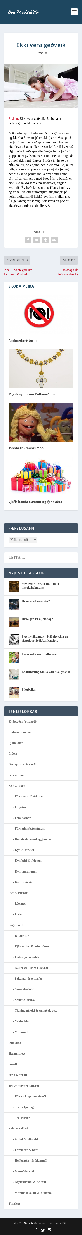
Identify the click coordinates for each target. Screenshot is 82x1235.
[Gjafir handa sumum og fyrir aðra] (41, 476)
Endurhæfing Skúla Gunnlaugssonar (46, 672)
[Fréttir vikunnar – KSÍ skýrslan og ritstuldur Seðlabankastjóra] (14, 639)
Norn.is (28, 1223)
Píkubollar (29, 689)
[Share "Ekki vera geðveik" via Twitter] (36, 240)
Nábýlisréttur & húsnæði (31, 967)
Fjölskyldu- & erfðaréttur (32, 946)
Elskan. (14, 118)
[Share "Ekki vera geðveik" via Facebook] (28, 240)
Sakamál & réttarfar (28, 978)
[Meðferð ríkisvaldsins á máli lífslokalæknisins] (14, 586)
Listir (18, 914)
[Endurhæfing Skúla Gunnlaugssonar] (14, 674)
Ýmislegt (14, 1203)
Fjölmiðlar (16, 743)
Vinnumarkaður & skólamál (33, 1193)
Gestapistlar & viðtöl (22, 764)
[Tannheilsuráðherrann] (41, 422)
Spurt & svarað (25, 1000)
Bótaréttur (22, 935)
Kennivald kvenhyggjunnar (33, 839)
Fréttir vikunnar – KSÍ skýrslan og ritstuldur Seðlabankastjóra (45, 638)
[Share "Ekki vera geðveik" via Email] (54, 240)
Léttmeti (20, 903)
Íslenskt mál (16, 775)
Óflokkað (15, 1043)
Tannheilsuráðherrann (26, 448)
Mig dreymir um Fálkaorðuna (32, 394)
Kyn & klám (17, 785)
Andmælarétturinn (24, 340)
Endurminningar (20, 732)
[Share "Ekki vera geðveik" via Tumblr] (45, 240)
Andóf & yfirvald (26, 1139)
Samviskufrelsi (24, 989)
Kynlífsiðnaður (25, 882)
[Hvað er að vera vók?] (14, 604)
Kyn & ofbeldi (24, 850)
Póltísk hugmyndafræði (30, 1096)
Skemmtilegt (17, 1053)
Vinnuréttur (23, 1032)
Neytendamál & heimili (30, 1182)
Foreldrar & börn (26, 1150)
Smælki (42, 53)
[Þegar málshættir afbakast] (14, 657)
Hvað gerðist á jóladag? (37, 619)
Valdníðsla (22, 1021)
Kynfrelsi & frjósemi (28, 860)
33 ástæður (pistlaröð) (23, 721)
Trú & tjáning (24, 1107)
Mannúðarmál (24, 1171)
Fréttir (13, 753)
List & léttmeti (18, 893)
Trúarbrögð (22, 1117)
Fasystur (20, 807)
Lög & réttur (17, 925)
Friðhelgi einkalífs (27, 957)
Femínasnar (23, 818)
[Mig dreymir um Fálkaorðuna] (41, 368)
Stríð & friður (18, 1075)
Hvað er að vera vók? (36, 601)
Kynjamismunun (26, 871)
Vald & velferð (18, 1128)
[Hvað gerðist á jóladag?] (14, 622)
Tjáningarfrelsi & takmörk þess (36, 1010)
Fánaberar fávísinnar (29, 796)
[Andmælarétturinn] (41, 314)
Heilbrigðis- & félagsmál (31, 1160)
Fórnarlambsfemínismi (30, 828)
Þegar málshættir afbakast (39, 654)
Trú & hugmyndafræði (24, 1085)
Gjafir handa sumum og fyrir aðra (35, 502)
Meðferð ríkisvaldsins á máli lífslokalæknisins (40, 585)
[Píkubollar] (14, 692)
